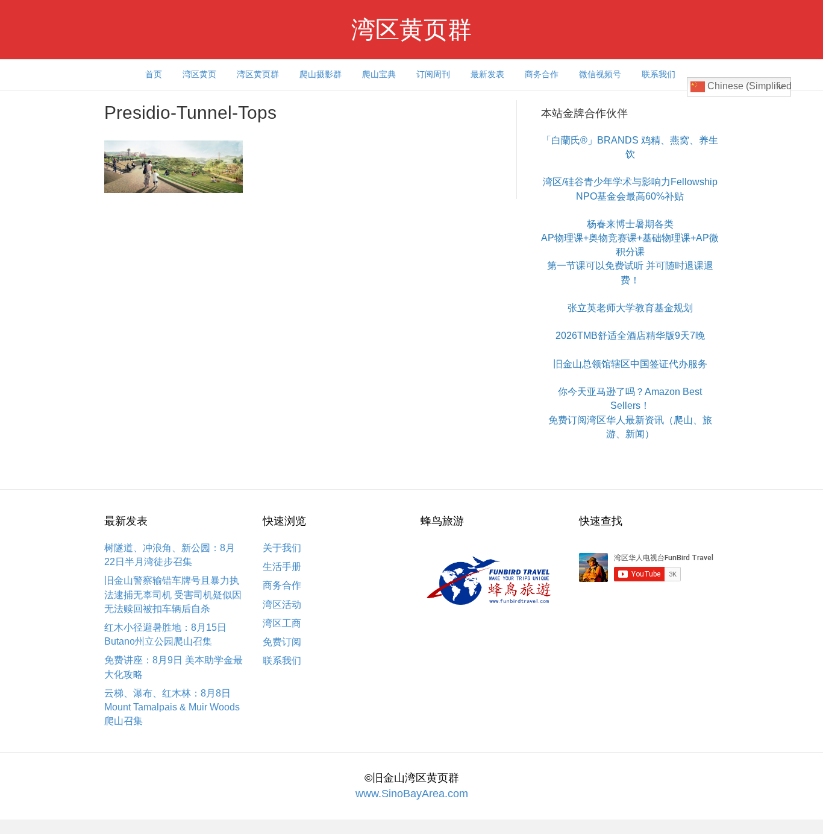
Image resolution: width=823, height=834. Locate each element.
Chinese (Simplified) (748, 86)
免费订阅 (282, 642)
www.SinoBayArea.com (411, 794)
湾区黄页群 (258, 74)
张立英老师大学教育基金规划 (630, 308)
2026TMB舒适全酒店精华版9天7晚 (630, 335)
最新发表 (487, 74)
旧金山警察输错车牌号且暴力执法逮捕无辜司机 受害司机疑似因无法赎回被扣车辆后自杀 (173, 594)
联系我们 (658, 74)
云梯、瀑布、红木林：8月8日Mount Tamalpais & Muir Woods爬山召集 (172, 707)
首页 (153, 74)
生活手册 (282, 566)
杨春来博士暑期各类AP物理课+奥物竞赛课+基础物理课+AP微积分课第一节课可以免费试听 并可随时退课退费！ (630, 252)
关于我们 (282, 548)
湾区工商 (282, 623)
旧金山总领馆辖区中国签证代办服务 (630, 364)
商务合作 (542, 74)
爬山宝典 (379, 74)
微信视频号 (600, 74)
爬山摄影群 (320, 74)
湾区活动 (282, 604)
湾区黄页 (199, 74)
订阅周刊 (433, 74)
